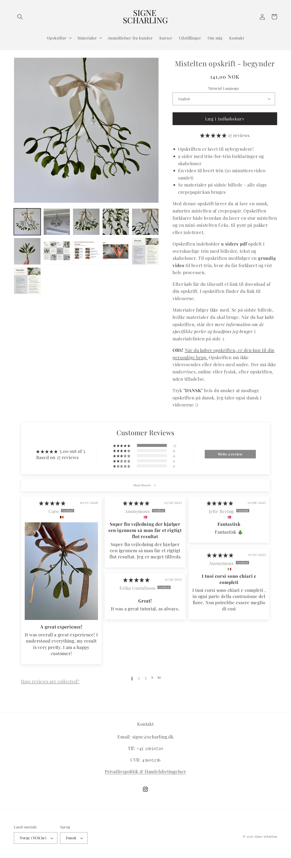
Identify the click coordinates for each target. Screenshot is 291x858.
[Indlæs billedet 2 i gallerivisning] (56, 221)
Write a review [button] (230, 454)
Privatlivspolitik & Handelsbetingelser (145, 771)
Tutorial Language (223, 88)
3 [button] (145, 677)
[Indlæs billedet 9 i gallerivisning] (115, 251)
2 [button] (139, 677)
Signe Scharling (266, 836)
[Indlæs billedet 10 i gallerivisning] (145, 251)
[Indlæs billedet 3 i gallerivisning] (86, 221)
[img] (52, 503)
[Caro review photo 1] (61, 571)
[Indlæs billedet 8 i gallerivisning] (86, 251)
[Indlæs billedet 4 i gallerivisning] (115, 221)
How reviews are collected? (50, 681)
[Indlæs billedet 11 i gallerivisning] (27, 280)
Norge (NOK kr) (33, 837)
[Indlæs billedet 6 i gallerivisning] (27, 251)
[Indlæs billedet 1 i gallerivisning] (27, 221)
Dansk (71, 837)
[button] (20, 17)
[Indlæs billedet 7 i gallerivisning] (56, 251)
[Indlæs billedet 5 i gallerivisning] (145, 221)
